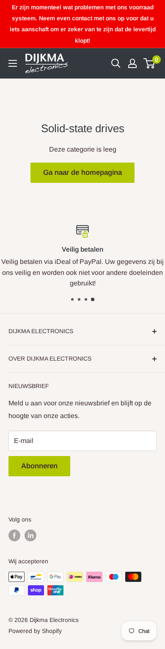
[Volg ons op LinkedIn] (30, 535)
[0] (149, 63)
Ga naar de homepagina (82, 172)
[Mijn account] (132, 63)
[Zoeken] (116, 63)
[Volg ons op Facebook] (14, 535)
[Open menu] (12, 63)
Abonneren (39, 466)
